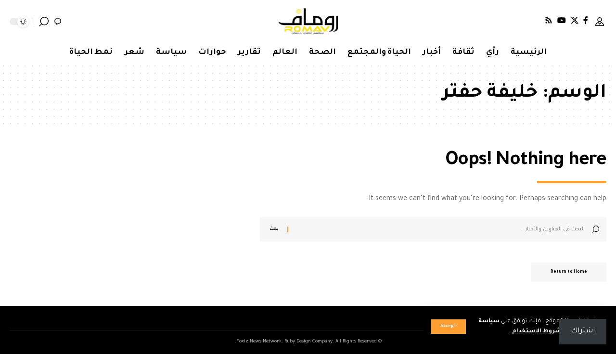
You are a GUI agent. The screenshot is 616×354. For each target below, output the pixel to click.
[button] (448, 326)
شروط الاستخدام (536, 332)
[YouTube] (561, 20)
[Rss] (548, 20)
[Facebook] (585, 20)
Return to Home (569, 272)
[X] (574, 20)
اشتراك (583, 331)
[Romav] (308, 21)
